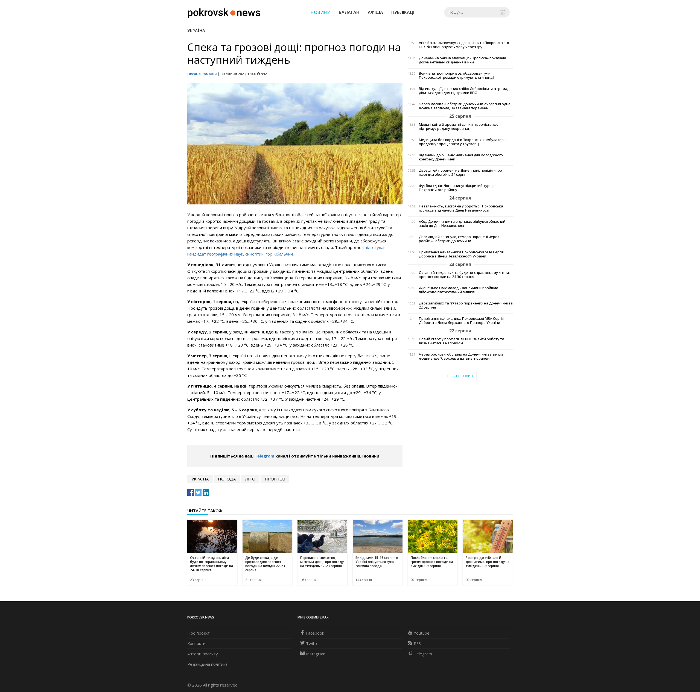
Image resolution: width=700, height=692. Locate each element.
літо (250, 479)
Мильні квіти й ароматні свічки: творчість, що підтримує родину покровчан (458, 126)
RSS (417, 643)
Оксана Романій (202, 73)
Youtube (422, 633)
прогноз (275, 479)
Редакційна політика (207, 664)
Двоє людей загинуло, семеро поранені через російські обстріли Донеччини (459, 239)
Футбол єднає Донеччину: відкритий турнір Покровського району (457, 188)
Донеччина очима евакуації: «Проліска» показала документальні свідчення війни (462, 60)
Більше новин (460, 376)
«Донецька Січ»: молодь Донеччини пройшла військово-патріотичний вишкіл (458, 290)
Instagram (315, 653)
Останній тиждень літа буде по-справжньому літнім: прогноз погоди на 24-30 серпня (464, 275)
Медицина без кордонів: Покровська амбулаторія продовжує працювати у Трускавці (462, 142)
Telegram (264, 456)
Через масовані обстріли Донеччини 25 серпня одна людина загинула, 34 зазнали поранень (465, 106)
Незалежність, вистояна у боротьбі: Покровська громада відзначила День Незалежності (461, 208)
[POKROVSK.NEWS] (224, 11)
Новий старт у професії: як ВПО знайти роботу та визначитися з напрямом (461, 341)
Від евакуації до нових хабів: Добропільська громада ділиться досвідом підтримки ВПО (465, 91)
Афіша (375, 12)
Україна (196, 30)
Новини (321, 12)
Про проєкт (198, 633)
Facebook (315, 633)
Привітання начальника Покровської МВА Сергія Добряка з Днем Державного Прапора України (461, 320)
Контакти (196, 643)
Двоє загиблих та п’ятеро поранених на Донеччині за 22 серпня (466, 305)
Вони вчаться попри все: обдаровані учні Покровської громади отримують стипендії (456, 75)
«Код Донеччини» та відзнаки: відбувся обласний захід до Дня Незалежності (462, 223)
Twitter (313, 643)
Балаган (349, 12)
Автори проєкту (202, 653)
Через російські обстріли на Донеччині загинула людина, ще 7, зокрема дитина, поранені (461, 356)
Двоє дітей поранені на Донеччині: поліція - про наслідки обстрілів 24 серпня (460, 172)
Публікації (403, 12)
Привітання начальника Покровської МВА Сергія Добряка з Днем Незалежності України (461, 254)
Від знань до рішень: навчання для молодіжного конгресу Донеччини (461, 157)
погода (227, 479)
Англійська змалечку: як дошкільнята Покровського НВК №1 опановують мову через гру (464, 45)
